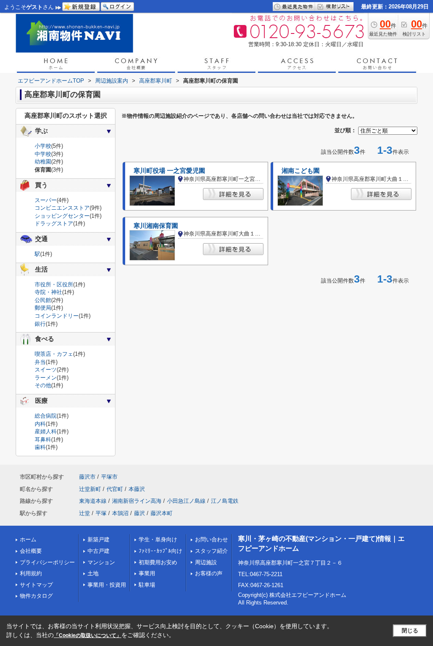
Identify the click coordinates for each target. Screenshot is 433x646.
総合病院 (46, 416)
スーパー (46, 200)
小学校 (43, 146)
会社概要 (31, 551)
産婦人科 (46, 431)
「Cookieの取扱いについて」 (87, 635)
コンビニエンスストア (62, 208)
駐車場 (147, 585)
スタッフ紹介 (211, 551)
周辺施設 (206, 562)
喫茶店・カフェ (54, 354)
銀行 (40, 324)
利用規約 (31, 573)
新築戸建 (99, 539)
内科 (40, 424)
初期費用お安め (158, 562)
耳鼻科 (43, 439)
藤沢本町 (162, 513)
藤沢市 (87, 477)
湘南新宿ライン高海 (137, 501)
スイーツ (46, 369)
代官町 (115, 489)
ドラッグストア (54, 223)
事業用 (147, 573)
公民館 (43, 300)
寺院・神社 (48, 292)
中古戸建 (99, 551)
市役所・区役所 (54, 284)
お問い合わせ (211, 539)
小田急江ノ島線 (186, 501)
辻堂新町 (90, 489)
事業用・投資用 (107, 585)
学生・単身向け (158, 539)
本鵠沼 (120, 513)
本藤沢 (137, 489)
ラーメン (46, 377)
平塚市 (109, 477)
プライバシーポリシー (47, 562)
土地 (93, 573)
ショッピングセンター (62, 216)
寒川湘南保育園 (156, 225)
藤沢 (139, 513)
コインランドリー (57, 316)
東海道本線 (93, 501)
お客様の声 (208, 573)
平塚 (101, 513)
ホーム (28, 539)
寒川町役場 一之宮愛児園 (169, 170)
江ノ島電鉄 (224, 501)
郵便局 (43, 308)
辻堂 (84, 513)
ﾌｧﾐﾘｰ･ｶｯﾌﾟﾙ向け (160, 551)
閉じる (410, 630)
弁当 (40, 362)
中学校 (43, 154)
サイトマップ (36, 585)
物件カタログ (36, 596)
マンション (101, 562)
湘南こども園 (301, 170)
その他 (43, 385)
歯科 (40, 447)
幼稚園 (43, 161)
